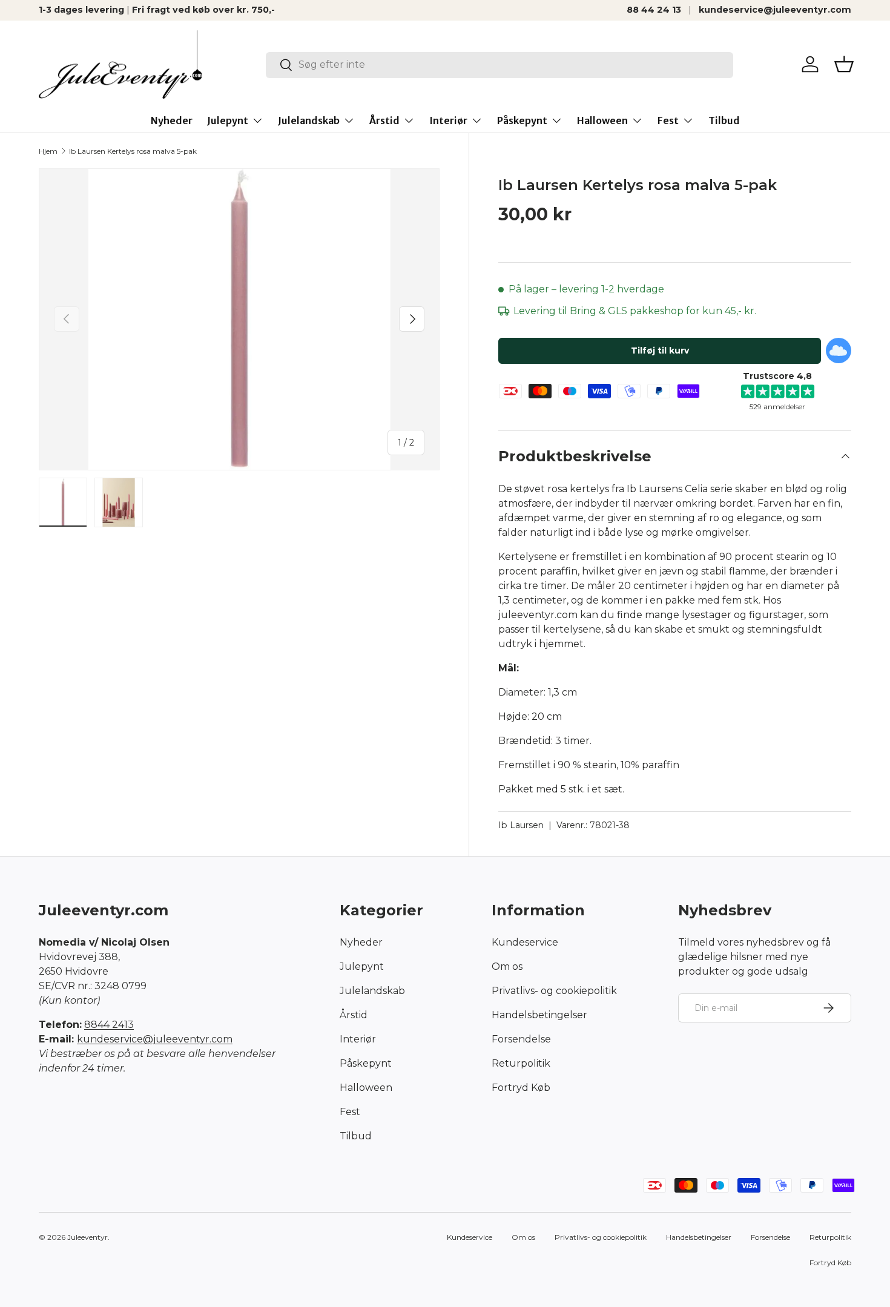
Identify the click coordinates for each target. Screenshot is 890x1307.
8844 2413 (109, 1024)
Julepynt (227, 120)
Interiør (448, 120)
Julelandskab (309, 120)
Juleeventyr (87, 1237)
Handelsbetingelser (539, 1015)
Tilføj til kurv (660, 350)
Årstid (384, 120)
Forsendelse (521, 1039)
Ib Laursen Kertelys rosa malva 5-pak (133, 151)
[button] (844, 64)
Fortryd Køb (521, 1087)
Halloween (602, 120)
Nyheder (172, 120)
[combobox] (500, 64)
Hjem (48, 151)
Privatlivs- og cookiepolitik (554, 990)
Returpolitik (521, 1063)
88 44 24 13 (654, 9)
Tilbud (724, 120)
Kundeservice (525, 942)
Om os (507, 966)
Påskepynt (522, 120)
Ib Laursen (521, 825)
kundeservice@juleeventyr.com (775, 9)
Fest (668, 120)
